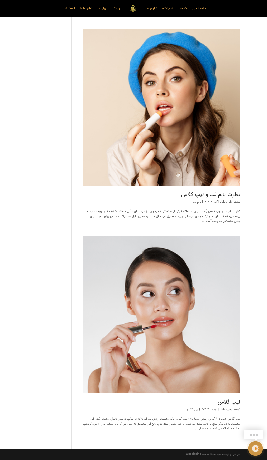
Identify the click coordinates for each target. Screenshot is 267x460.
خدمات (183, 9)
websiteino (193, 454)
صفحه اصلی (199, 9)
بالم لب (197, 201)
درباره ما (102, 9)
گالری (153, 9)
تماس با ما (86, 9)
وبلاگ (116, 9)
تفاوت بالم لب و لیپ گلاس (210, 194)
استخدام (70, 9)
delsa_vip (226, 201)
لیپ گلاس (229, 402)
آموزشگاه (167, 9)
